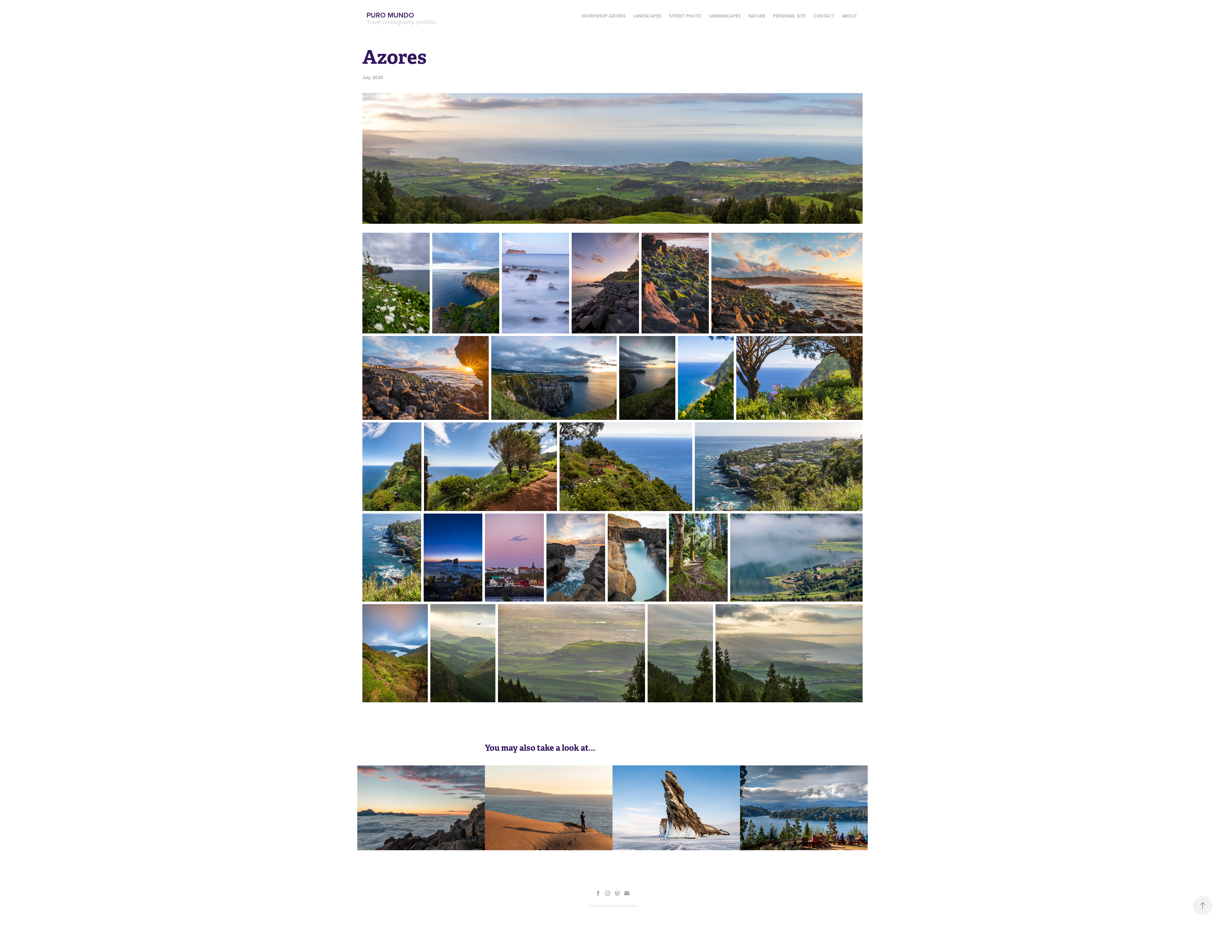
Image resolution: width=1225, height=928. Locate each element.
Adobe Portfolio (623, 906)
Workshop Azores (604, 16)
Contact (823, 16)
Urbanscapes (725, 16)
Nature (756, 16)
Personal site (789, 16)
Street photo (685, 16)
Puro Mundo (390, 15)
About (849, 16)
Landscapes (647, 16)
